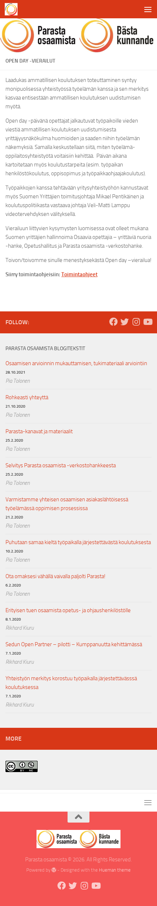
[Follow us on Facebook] (113, 322)
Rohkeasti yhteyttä (26, 397)
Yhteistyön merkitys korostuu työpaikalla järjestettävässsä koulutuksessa (71, 682)
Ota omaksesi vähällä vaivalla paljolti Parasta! (55, 576)
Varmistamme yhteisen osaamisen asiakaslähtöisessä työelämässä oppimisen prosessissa (66, 504)
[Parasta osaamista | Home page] (13, 9)
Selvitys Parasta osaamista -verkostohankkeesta (60, 465)
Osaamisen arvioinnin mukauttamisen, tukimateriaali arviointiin (76, 363)
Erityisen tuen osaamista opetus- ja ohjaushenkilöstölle (68, 610)
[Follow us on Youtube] (147, 322)
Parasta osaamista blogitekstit (45, 348)
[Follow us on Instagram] (136, 322)
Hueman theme (115, 870)
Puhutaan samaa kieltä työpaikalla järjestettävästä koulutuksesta (78, 542)
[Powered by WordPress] (53, 870)
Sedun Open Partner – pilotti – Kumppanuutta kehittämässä (73, 644)
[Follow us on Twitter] (124, 322)
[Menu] (148, 9)
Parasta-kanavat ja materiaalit (39, 431)
